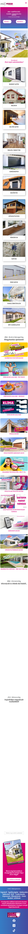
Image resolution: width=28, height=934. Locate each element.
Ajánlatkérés (20, 21)
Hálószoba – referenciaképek (8, 757)
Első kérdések (4, 674)
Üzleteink (6, 21)
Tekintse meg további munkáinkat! (14, 833)
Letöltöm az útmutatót (14, 879)
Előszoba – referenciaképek (8, 820)
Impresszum (6, 896)
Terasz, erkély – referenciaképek (9, 725)
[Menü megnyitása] (26, 3)
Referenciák (4, 640)
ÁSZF (13, 894)
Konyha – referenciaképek (7, 788)
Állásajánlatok (16, 896)
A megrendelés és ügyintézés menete (10, 607)
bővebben (3, 615)
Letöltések (17, 898)
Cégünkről (3, 892)
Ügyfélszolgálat (13, 892)
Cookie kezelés (20, 894)
